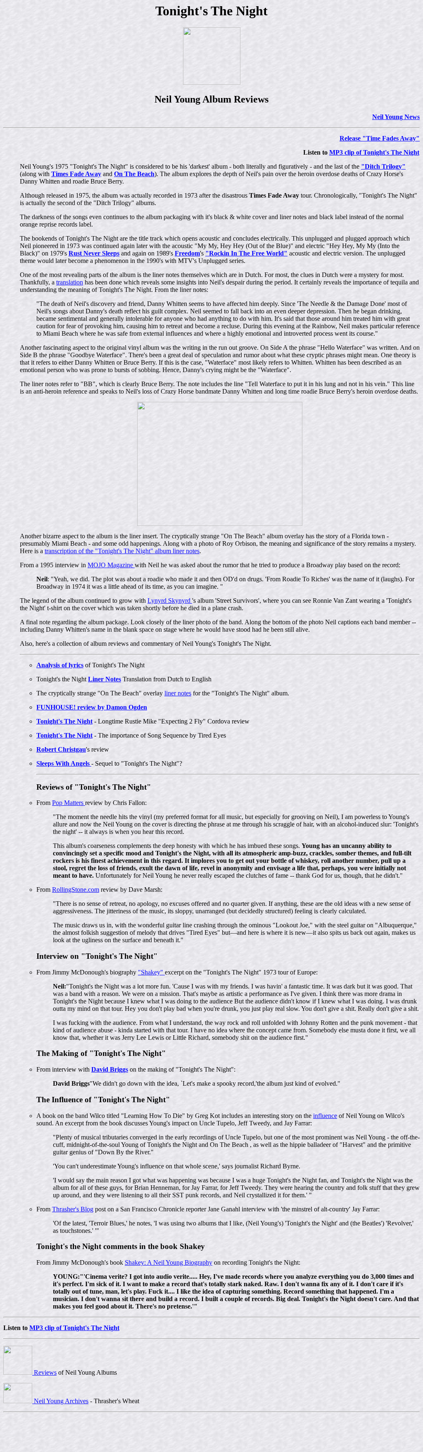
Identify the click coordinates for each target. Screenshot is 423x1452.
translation (69, 282)
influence (325, 1115)
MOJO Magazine (111, 564)
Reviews (44, 1372)
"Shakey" (151, 972)
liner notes (177, 693)
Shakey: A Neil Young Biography (168, 1262)
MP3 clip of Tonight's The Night (374, 152)
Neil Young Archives (60, 1400)
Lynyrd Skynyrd (169, 600)
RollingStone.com (75, 889)
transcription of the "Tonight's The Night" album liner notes (122, 550)
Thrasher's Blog (72, 1209)
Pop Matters (68, 802)
